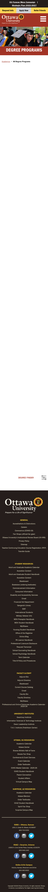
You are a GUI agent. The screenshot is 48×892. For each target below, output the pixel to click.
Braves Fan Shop (24, 754)
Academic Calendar (24, 744)
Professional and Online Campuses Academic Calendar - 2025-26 (24, 705)
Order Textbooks (24, 764)
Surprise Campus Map (24, 810)
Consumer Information (24, 591)
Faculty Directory (24, 697)
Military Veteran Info (24, 616)
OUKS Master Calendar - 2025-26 (24, 768)
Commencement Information (24, 588)
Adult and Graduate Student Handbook (24, 574)
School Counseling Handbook (24, 650)
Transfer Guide (24, 551)
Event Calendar (24, 761)
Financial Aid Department (24, 602)
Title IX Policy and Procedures (24, 661)
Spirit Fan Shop (24, 806)
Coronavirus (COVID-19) (24, 530)
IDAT (24, 609)
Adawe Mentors (24, 796)
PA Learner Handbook (24, 640)
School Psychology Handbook (24, 654)
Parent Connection (24, 775)
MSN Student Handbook (24, 623)
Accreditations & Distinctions (24, 524)
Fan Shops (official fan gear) (24, 534)
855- (20, 870)
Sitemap (24, 544)
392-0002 (25, 870)
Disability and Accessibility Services (24, 595)
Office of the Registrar (24, 633)
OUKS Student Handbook (24, 771)
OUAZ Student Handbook (24, 803)
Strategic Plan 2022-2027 (24, 5)
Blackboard (24, 581)
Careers (24, 527)
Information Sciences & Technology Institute (24, 721)
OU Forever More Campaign (22, 2)
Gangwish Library (24, 605)
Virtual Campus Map (24, 782)
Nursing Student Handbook (24, 630)
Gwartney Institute (24, 717)
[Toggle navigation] (43, 19)
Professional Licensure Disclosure (24, 643)
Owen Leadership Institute (24, 724)
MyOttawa (24, 626)
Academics (6, 61)
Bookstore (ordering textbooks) (24, 585)
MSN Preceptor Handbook (24, 619)
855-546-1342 (24, 850)
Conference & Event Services (24, 757)
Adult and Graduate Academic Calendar (24, 567)
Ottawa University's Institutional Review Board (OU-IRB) (24, 537)
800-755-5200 (24, 830)
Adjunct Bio (24, 677)
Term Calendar (24, 657)
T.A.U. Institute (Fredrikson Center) (24, 728)
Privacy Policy (24, 541)
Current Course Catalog (24, 687)
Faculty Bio (24, 694)
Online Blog (24, 636)
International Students (24, 612)
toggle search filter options (44, 477)
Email (24, 598)
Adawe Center (24, 747)
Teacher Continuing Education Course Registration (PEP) (24, 548)
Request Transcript (24, 647)
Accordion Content (24, 571)
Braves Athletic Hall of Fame (24, 750)
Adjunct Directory (24, 680)
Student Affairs (24, 778)
